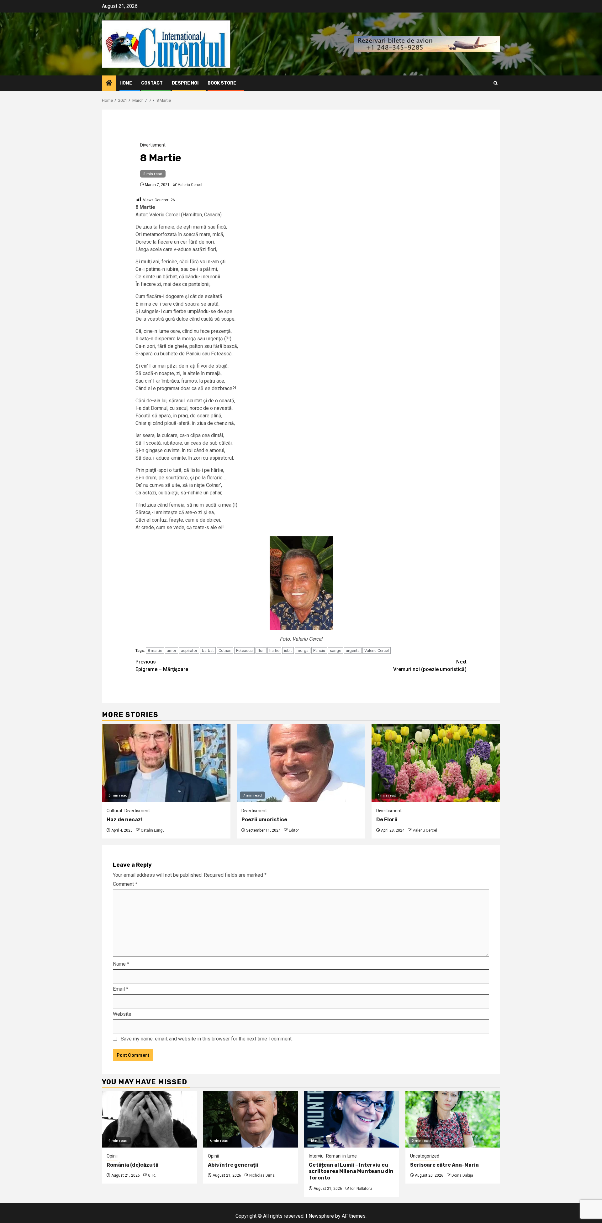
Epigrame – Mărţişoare (161, 665)
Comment (125, 884)
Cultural (114, 810)
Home (125, 83)
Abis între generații (233, 1165)
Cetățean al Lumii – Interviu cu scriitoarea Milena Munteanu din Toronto (351, 1171)
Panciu (319, 650)
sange (335, 650)
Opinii (112, 1155)
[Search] (495, 83)
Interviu (316, 1155)
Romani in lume (341, 1155)
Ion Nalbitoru (361, 1188)
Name (121, 964)
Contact (152, 83)
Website (122, 1014)
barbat (208, 650)
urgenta (353, 650)
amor (171, 650)
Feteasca (244, 650)
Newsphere (321, 1216)
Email (120, 989)
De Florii (387, 820)
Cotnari (225, 650)
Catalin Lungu (153, 830)
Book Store (222, 83)
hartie (274, 650)
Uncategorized (424, 1155)
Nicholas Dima (262, 1175)
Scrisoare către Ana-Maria (444, 1165)
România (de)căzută (132, 1165)
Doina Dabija (462, 1175)
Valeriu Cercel (190, 185)
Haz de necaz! (125, 820)
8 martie (155, 650)
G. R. (152, 1175)
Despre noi (185, 83)
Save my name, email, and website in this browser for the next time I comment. (207, 1039)
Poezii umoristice (264, 820)
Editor (294, 830)
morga (303, 650)
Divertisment (153, 144)
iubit (288, 650)
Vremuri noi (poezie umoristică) (430, 665)
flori (261, 650)
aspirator (189, 650)
